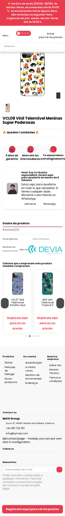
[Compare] (16, 296)
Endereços (31, 383)
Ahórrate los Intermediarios (30, 157)
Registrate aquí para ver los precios (32, 509)
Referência (9, 246)
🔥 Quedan (11, 132)
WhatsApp (49, 204)
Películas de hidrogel (10, 370)
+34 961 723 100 (15, 428)
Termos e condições (55, 379)
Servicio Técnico (54, 371)
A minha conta (30, 368)
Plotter (9, 362)
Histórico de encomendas (33, 376)
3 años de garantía (12, 157)
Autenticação (33, 362)
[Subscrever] (59, 469)
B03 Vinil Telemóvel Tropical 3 (47, 302)
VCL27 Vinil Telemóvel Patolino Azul (17, 302)
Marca (23, 249)
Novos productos (11, 380)
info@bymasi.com (17, 433)
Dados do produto (16, 223)
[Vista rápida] (19, 296)
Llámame (30, 204)
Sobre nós (55, 365)
